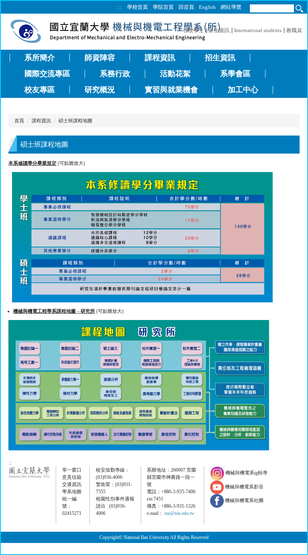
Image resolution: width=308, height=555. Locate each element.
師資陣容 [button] (100, 57)
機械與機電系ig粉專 (245, 473)
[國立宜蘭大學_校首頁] (29, 472)
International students (258, 30)
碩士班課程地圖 (75, 121)
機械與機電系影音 (244, 487)
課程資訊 (41, 121)
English (207, 7)
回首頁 (186, 7)
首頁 (19, 121)
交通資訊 (71, 484)
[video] (217, 487)
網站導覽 (231, 7)
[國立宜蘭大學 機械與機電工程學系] (115, 30)
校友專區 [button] (39, 89)
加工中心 (243, 89)
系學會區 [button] (235, 73)
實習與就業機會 (171, 89)
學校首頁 (137, 7)
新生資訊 (219, 30)
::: (120, 7)
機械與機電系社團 (244, 500)
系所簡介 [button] (39, 57)
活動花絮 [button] (175, 73)
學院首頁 (163, 7)
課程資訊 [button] (160, 57)
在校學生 (193, 30)
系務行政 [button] (115, 73)
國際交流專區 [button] (47, 73)
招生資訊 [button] (220, 57)
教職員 (294, 30)
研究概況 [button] (100, 89)
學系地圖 (71, 491)
